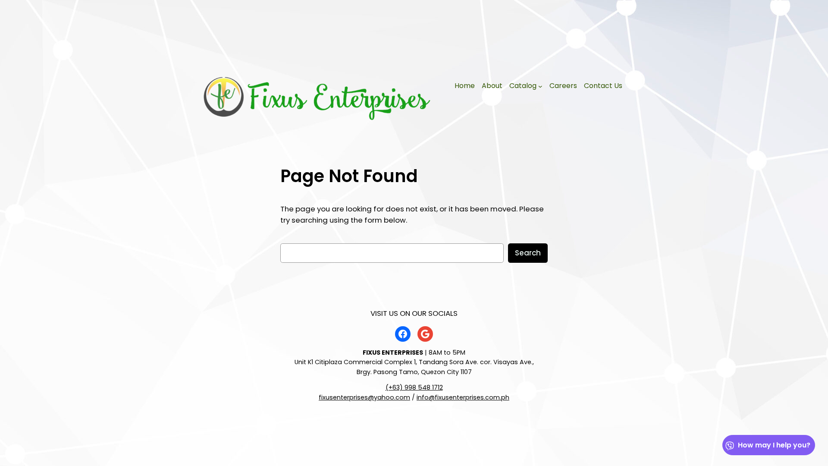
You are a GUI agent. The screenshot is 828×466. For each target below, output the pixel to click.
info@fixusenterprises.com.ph (463, 397)
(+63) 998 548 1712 (414, 387)
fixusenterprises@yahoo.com (364, 397)
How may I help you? (774, 445)
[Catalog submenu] (540, 86)
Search (528, 253)
